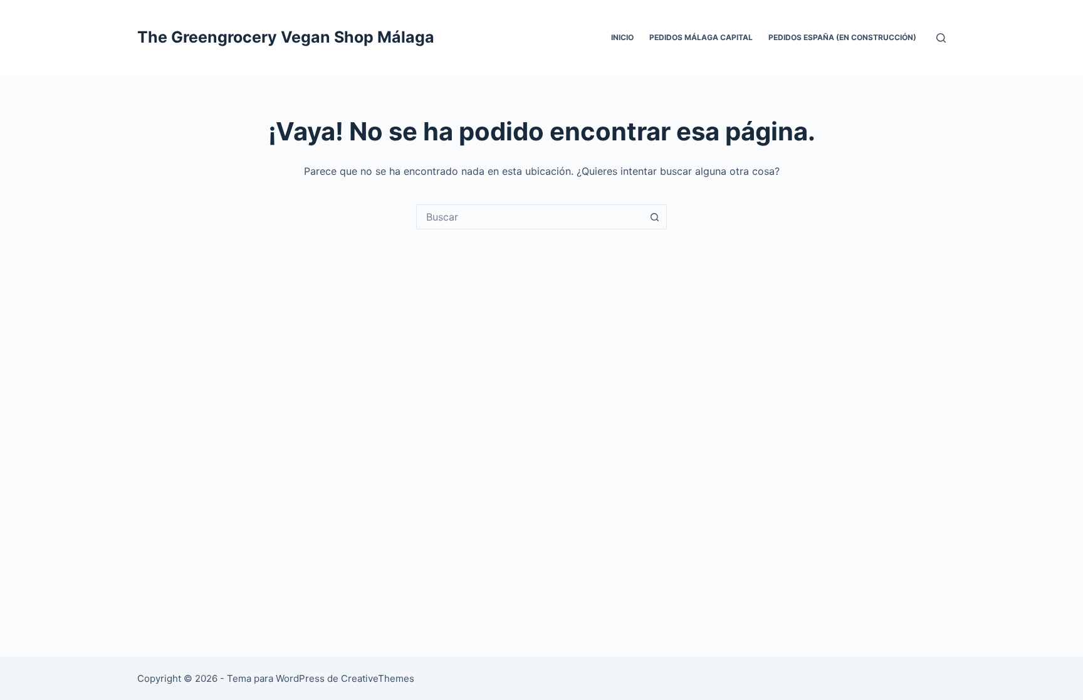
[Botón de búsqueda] (654, 217)
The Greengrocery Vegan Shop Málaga (285, 37)
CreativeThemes (377, 678)
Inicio (622, 37)
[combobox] (529, 216)
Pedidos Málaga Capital (701, 37)
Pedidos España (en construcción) (842, 37)
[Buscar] (941, 38)
